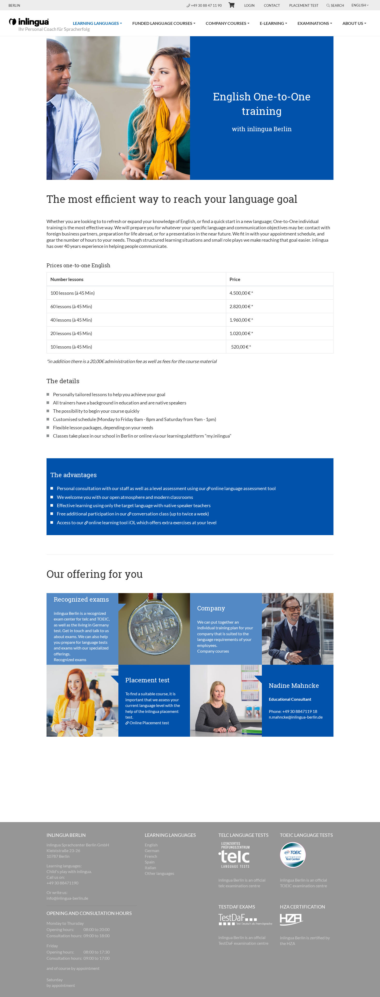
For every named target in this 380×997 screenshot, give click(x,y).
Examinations (313, 23)
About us (353, 23)
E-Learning (272, 23)
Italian (150, 867)
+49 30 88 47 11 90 (207, 5)
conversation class (150, 513)
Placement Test (303, 5)
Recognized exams (70, 659)
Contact (272, 5)
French (151, 856)
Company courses (226, 23)
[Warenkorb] (229, 6)
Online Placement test (149, 722)
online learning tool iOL (112, 522)
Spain (150, 861)
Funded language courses (162, 23)
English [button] (359, 5)
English (151, 844)
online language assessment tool (243, 488)
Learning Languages (100, 23)
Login (249, 5)
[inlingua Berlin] (28, 22)
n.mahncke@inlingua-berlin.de (296, 716)
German (152, 850)
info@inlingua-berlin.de (67, 898)
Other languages (159, 873)
